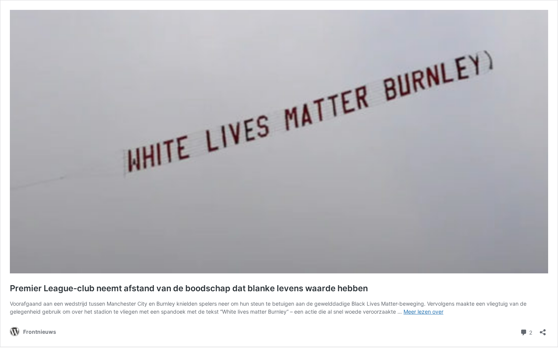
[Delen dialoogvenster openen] (543, 330)
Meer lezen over (423, 311)
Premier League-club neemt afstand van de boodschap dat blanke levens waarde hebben (189, 288)
